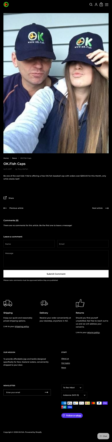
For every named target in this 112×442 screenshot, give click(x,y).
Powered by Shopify (33, 432)
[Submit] (46, 392)
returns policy (93, 332)
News (14, 158)
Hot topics (65, 363)
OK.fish (21, 432)
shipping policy (22, 326)
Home (6, 158)
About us (65, 359)
